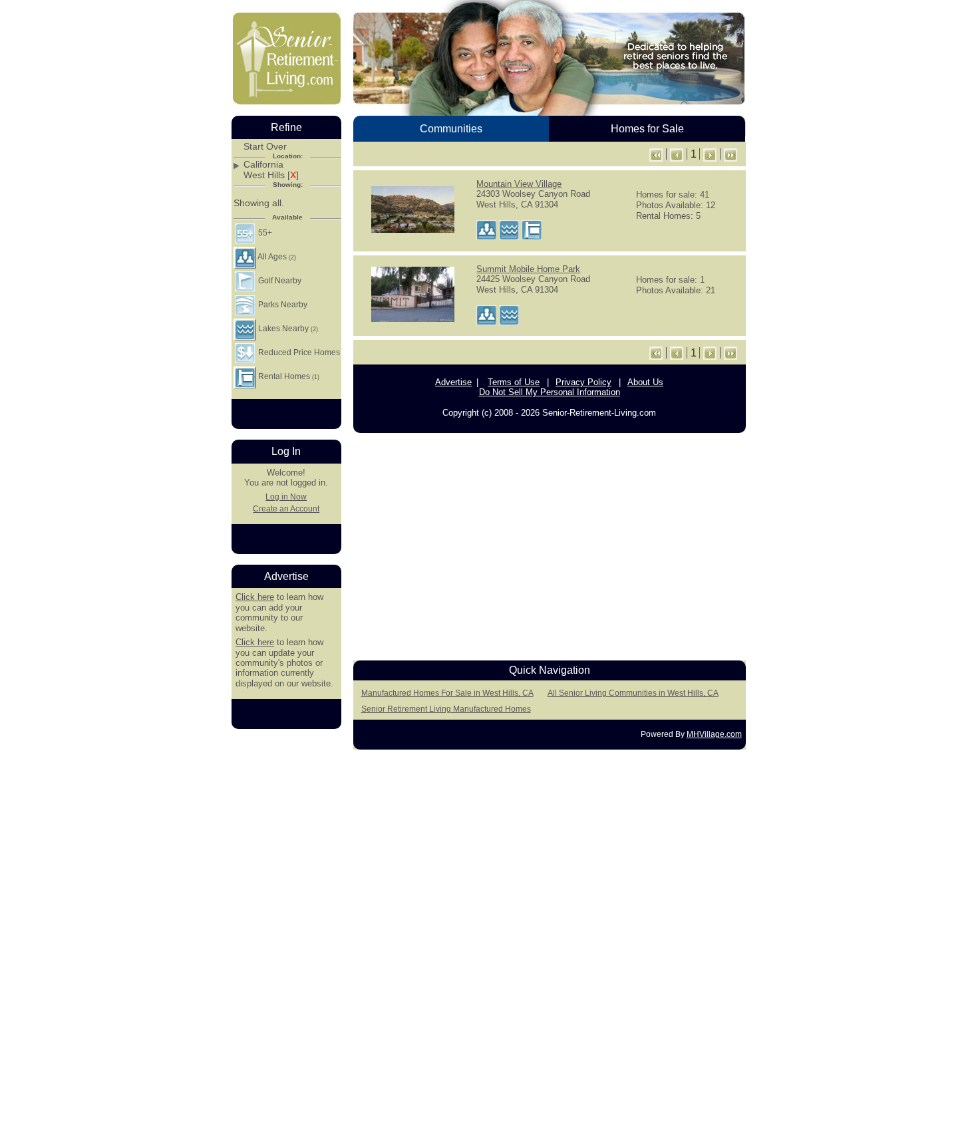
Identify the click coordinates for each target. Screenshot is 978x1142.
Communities (451, 128)
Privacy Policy (583, 382)
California (263, 165)
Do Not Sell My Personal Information (549, 392)
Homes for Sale (647, 128)
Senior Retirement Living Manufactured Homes (446, 709)
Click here (255, 597)
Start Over (265, 147)
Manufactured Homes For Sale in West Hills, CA (447, 693)
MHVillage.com (714, 734)
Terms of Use (514, 382)
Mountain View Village (519, 184)
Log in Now (286, 497)
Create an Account (286, 509)
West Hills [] (271, 175)
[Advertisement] (549, 543)
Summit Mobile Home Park (528, 269)
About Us (645, 382)
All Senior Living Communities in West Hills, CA (633, 693)
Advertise (453, 382)
